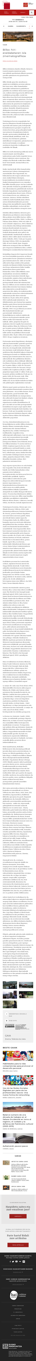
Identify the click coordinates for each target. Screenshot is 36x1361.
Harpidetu (22, 12)
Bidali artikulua (18, 1245)
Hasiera (10, 26)
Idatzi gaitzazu (17, 1284)
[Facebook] (10, 1261)
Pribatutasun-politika (18, 1328)
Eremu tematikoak (18, 1305)
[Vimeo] (24, 1261)
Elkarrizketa (21, 26)
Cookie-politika (18, 1331)
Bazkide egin (17, 1272)
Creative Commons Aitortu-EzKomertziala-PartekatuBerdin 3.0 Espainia (20, 1026)
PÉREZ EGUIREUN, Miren (10, 61)
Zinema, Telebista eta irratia (15, 1039)
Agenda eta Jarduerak (18, 1315)
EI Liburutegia (18, 1312)
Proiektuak (18, 1309)
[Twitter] (13, 1261)
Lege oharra (18, 1325)
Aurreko (14, 12)
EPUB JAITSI (13, 1020)
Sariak (18, 1318)
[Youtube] (16, 1261)
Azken (6, 12)
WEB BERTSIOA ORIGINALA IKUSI (18, 1015)
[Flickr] (20, 1261)
